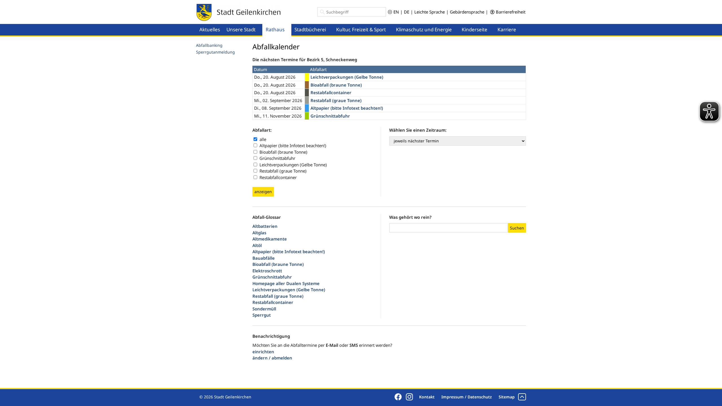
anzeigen (263, 191)
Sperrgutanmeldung (215, 52)
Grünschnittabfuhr (277, 158)
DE (406, 12)
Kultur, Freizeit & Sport (361, 29)
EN (396, 12)
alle (262, 139)
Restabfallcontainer (278, 177)
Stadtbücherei (310, 29)
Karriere (507, 29)
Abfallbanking (209, 45)
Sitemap (507, 397)
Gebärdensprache (467, 12)
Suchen (517, 228)
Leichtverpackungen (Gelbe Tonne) (293, 164)
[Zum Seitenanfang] (522, 396)
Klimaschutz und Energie (424, 29)
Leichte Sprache (429, 12)
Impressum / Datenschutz (466, 397)
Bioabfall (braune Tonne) (283, 152)
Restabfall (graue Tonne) (283, 171)
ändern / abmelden (272, 358)
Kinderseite (474, 29)
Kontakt (427, 397)
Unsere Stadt (241, 29)
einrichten (263, 351)
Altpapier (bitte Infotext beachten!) (292, 145)
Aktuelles (209, 29)
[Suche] (322, 12)
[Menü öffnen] (260, 24)
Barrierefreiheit (510, 12)
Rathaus (275, 29)
